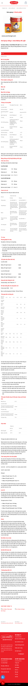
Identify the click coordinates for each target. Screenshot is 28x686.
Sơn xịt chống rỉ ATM (18, 623)
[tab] (14, 53)
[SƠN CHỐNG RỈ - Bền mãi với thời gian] (14, 3)
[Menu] (2, 3)
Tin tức (16, 674)
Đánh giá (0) (4, 56)
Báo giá (16, 672)
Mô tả (2, 53)
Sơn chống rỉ (12, 8)
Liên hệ (16, 676)
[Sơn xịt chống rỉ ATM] (21, 614)
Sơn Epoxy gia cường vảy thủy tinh (7, 623)
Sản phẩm (17, 667)
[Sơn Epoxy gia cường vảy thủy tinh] (7, 614)
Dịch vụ (16, 669)
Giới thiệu (17, 665)
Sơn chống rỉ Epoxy (21, 8)
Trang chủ (4, 8)
